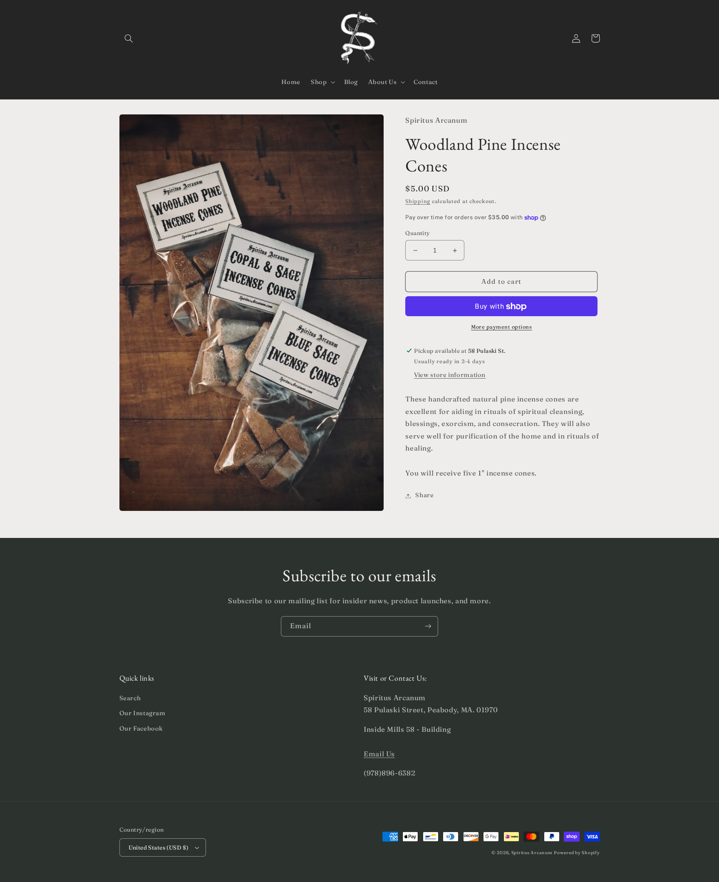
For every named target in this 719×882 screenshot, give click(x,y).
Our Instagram (142, 713)
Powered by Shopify (577, 852)
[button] (129, 38)
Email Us (379, 754)
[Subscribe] (428, 626)
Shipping (417, 201)
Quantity (417, 233)
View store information (450, 375)
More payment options (501, 327)
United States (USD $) (159, 847)
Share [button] (424, 495)
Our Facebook (141, 728)
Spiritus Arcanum (532, 852)
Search (130, 698)
